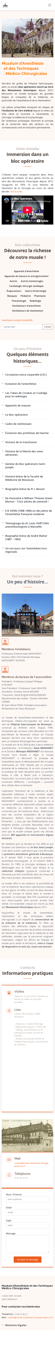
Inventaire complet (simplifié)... (18, 320)
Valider (47, 326)
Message (11, 1233)
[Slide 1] (20, 53)
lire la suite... (16, 191)
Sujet (8, 1220)
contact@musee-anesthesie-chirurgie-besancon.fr (30, 1317)
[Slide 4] (35, 53)
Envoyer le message (27, 1259)
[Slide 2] (25, 53)
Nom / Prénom (14, 1194)
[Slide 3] (30, 53)
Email (9, 1207)
